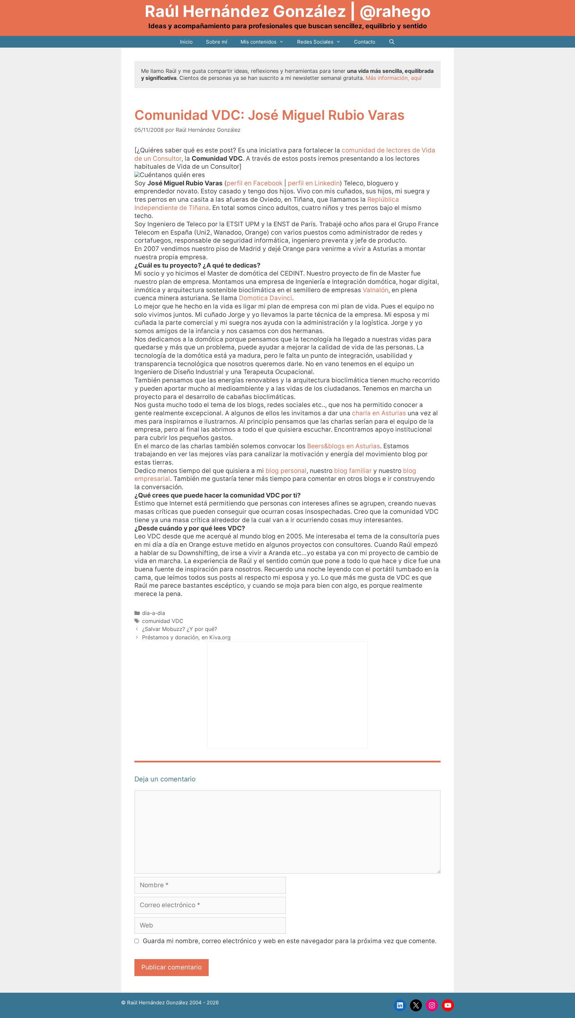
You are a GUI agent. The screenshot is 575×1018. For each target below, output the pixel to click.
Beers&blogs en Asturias (343, 446)
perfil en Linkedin (314, 183)
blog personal (286, 471)
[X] (416, 1005)
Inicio (186, 42)
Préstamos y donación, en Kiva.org (186, 637)
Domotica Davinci (265, 298)
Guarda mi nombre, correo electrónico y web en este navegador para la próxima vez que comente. (290, 941)
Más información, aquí (394, 78)
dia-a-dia (153, 613)
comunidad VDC (162, 621)
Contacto (364, 42)
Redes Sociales (315, 42)
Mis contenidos (259, 42)
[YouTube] (448, 1005)
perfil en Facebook (255, 183)
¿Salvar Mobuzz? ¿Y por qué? (179, 629)
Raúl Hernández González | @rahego (288, 11)
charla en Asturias (379, 413)
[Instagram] (432, 1005)
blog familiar (353, 471)
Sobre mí (216, 42)
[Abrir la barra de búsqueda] (392, 42)
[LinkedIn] (400, 1005)
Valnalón (375, 290)
